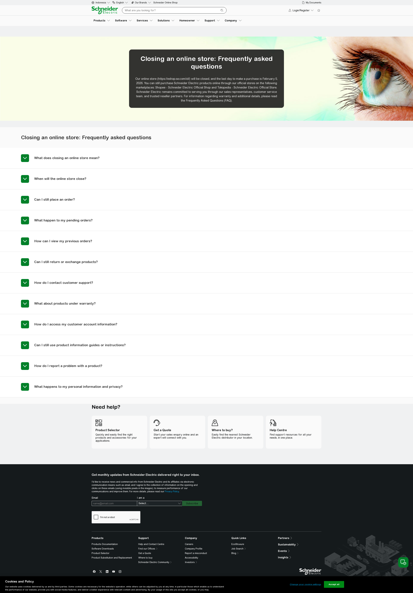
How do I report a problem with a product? (68, 366)
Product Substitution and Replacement (112, 557)
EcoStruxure (237, 544)
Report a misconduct (196, 553)
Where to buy (145, 557)
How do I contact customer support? (63, 282)
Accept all (334, 584)
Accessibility (191, 557)
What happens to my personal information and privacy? (78, 386)
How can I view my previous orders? (63, 241)
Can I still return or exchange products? (66, 262)
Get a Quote (144, 553)
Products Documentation (105, 544)
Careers (189, 544)
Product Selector (100, 553)
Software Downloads (103, 548)
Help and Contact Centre (151, 544)
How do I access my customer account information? (75, 324)
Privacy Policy (172, 491)
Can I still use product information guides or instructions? (80, 345)
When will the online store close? (60, 179)
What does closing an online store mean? (67, 158)
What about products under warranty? (65, 303)
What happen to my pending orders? (63, 220)
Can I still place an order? (54, 199)
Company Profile (193, 548)
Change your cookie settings (305, 584)
